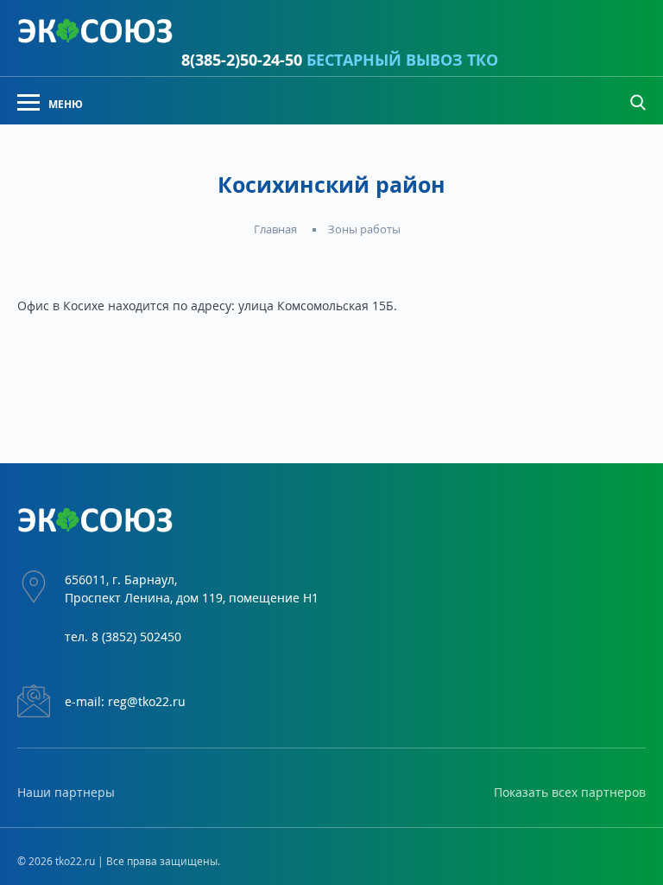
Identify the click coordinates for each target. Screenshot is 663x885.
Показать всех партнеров (570, 792)
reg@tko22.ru (147, 701)
